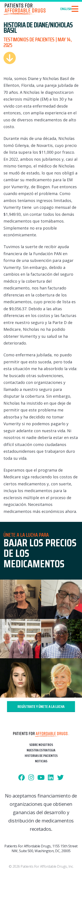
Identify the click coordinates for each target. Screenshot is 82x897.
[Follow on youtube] (41, 777)
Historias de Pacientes (41, 755)
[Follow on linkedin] (51, 777)
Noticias (41, 761)
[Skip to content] (9, 58)
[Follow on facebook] (21, 777)
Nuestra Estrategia (41, 750)
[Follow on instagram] (31, 777)
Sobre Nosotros (41, 744)
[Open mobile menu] (75, 9)
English (66, 9)
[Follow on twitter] (60, 777)
